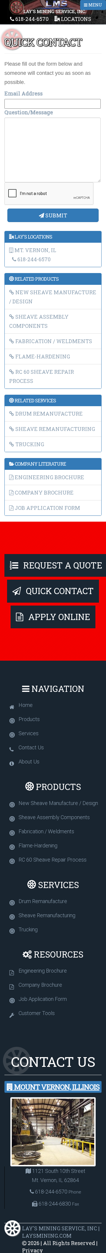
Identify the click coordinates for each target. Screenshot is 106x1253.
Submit (55, 215)
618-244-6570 (31, 18)
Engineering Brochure (49, 477)
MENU (94, 5)
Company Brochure (44, 492)
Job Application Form (47, 507)
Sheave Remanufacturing (54, 428)
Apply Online (58, 616)
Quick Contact (59, 590)
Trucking (29, 444)
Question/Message (28, 112)
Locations (75, 18)
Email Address (23, 93)
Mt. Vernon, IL (34, 250)
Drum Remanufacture (48, 413)
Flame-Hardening (42, 356)
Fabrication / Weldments (53, 341)
